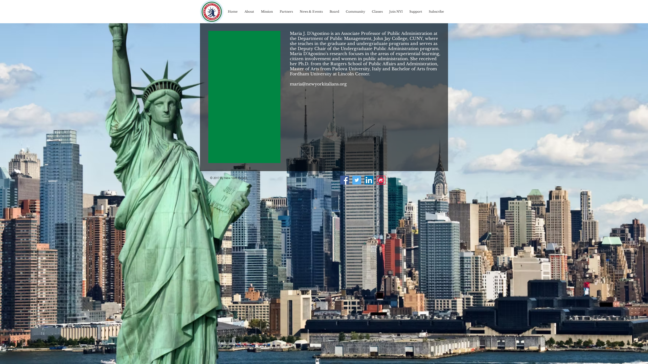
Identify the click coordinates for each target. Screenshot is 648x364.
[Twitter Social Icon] (356, 180)
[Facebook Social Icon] (344, 180)
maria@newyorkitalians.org (318, 83)
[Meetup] (381, 180)
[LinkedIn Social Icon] (368, 180)
